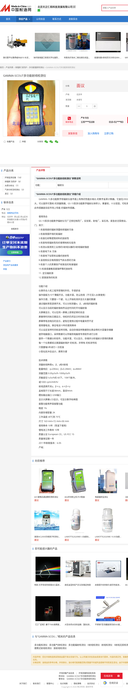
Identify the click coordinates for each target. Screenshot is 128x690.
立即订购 (108, 133)
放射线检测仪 (60, 648)
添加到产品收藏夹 (10, 265)
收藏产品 (10, 141)
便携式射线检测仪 (43, 648)
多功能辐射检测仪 (36, 67)
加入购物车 (93, 133)
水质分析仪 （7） (12, 185)
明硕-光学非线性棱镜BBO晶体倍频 (48, 585)
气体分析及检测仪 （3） (15, 189)
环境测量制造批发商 (87, 673)
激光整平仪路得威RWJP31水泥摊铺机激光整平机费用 (25, 57)
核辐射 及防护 (21, 67)
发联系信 (72, 133)
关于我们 (23, 683)
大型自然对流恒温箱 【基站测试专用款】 (82, 624)
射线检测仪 (106, 644)
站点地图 (64, 683)
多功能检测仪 (40, 644)
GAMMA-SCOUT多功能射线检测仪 (81, 676)
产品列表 (9, 67)
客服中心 (50, 683)
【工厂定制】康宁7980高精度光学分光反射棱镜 (54, 624)
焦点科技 (81, 686)
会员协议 (91, 683)
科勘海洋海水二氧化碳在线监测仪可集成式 (82, 57)
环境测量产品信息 (66, 673)
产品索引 (7, 261)
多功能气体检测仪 (58, 644)
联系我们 (36, 683)
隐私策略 (77, 683)
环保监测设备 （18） (13, 177)
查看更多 (15, 229)
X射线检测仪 (94, 644)
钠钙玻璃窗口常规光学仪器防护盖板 (49, 57)
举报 (24, 141)
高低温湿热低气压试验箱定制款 (78, 585)
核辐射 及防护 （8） (13, 181)
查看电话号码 (12, 213)
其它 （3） (9, 193)
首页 (2, 67)
